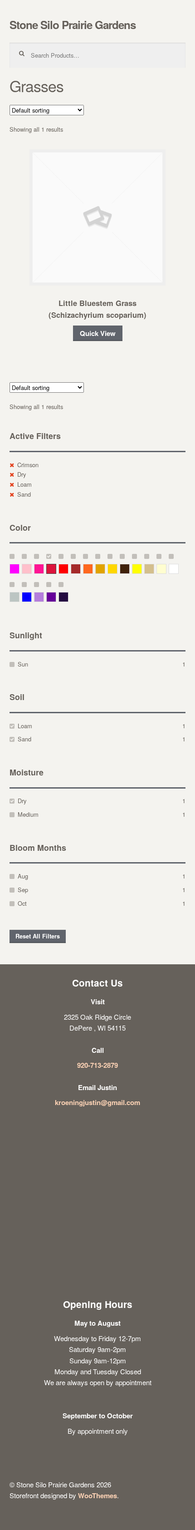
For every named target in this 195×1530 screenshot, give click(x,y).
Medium (28, 814)
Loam (24, 484)
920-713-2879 (97, 1065)
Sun (23, 664)
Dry (21, 474)
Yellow (141, 568)
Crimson (28, 464)
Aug (23, 876)
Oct (22, 903)
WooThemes (97, 1495)
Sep (23, 889)
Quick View (98, 333)
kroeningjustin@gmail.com (97, 1102)
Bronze (129, 568)
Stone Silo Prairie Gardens (73, 24)
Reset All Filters (37, 936)
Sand (24, 494)
